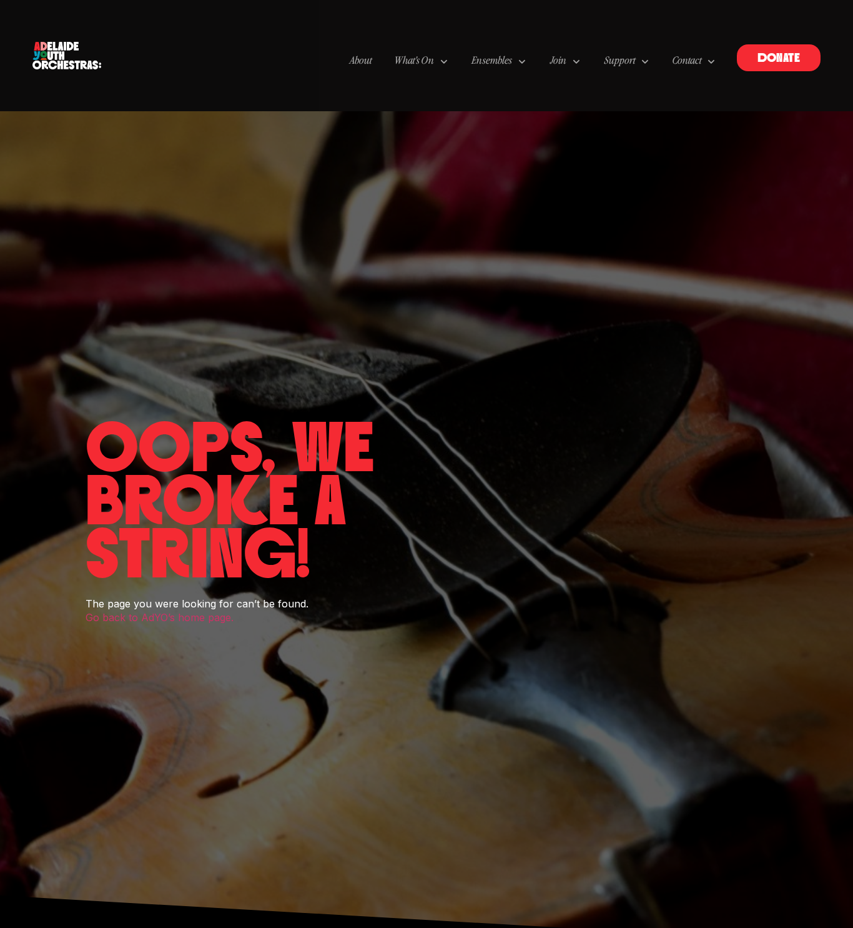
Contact (687, 61)
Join (558, 61)
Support (619, 61)
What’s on (414, 61)
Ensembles (491, 61)
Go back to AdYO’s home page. (160, 617)
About (360, 61)
